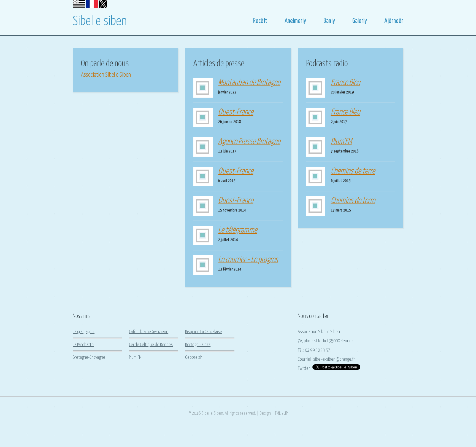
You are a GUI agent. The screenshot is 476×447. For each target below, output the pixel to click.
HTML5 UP (280, 413)
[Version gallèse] (79, 7)
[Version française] (92, 7)
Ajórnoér (393, 21)
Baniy (329, 21)
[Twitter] (103, 7)
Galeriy (359, 21)
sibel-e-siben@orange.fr (334, 359)
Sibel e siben (100, 21)
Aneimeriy (295, 21)
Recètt (260, 21)
